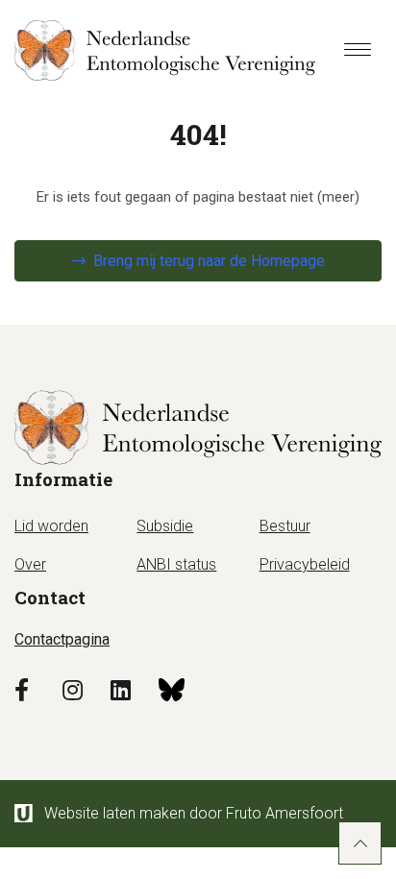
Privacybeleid (305, 564)
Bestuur (285, 526)
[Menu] (357, 50)
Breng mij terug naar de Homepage (209, 261)
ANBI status (176, 564)
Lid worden (51, 526)
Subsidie (164, 526)
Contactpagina (62, 639)
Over (30, 564)
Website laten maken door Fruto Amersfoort (193, 813)
